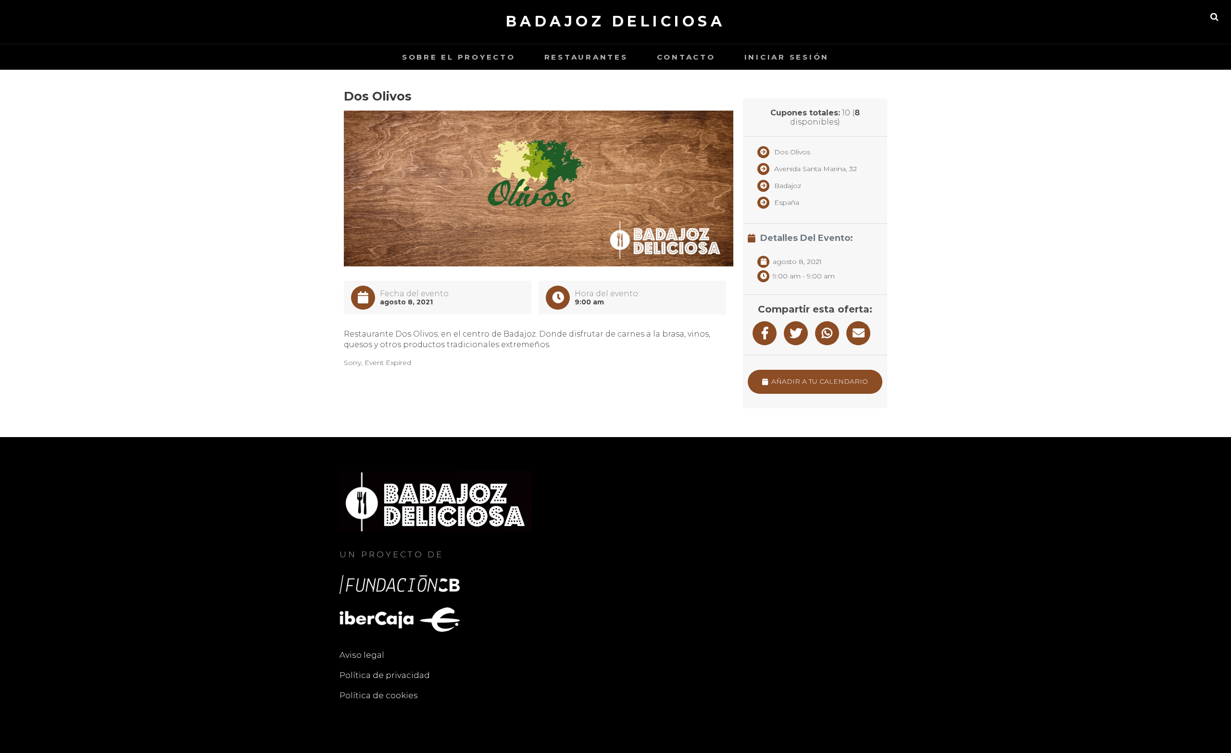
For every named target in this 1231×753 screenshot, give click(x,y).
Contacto (686, 57)
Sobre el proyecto (458, 57)
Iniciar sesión (786, 57)
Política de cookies (378, 695)
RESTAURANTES (586, 57)
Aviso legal (361, 655)
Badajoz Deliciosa (616, 21)
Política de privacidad (384, 675)
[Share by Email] (858, 333)
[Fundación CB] (399, 584)
